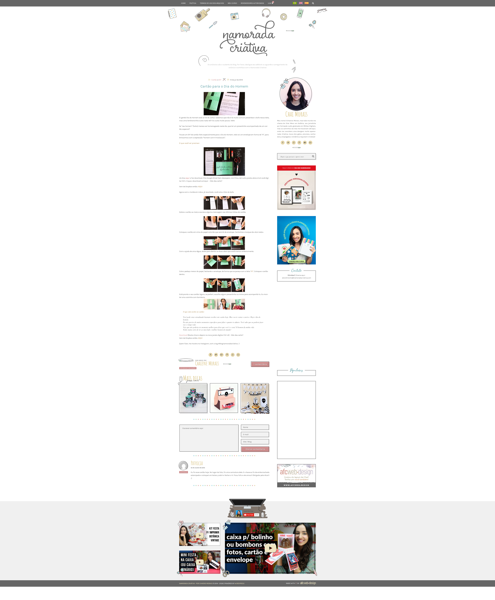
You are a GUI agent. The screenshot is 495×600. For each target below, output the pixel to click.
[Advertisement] (247, 66)
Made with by (293, 583)
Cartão (214, 80)
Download (183, 335)
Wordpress (239, 583)
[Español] (307, 3)
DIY (220, 80)
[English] (301, 3)
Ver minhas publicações (188, 368)
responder (183, 472)
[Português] (295, 3)
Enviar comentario (255, 449)
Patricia (197, 463)
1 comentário (260, 364)
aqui (188, 178)
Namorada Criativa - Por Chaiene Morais (195, 583)
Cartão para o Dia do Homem (224, 86)
